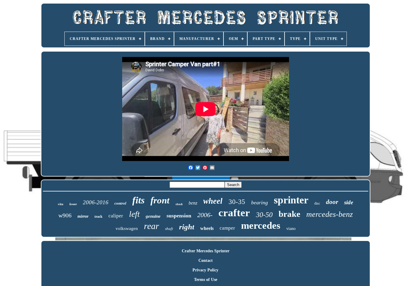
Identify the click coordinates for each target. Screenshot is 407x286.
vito (60, 204)
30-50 (264, 215)
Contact (205, 260)
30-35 (237, 201)
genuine (153, 216)
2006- (204, 215)
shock (179, 204)
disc (317, 203)
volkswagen (127, 228)
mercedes (260, 225)
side (348, 202)
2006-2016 (95, 202)
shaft (169, 228)
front (160, 200)
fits (138, 200)
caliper (115, 216)
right (186, 227)
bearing (259, 202)
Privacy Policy (205, 270)
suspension (179, 216)
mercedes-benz (329, 214)
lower (73, 204)
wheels (207, 228)
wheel (213, 201)
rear (151, 226)
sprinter (291, 199)
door (332, 201)
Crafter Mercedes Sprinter (205, 251)
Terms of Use (205, 279)
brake (289, 214)
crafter (234, 213)
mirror (82, 216)
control (120, 203)
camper (227, 228)
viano (291, 228)
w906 (65, 215)
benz (193, 202)
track (98, 216)
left (134, 214)
